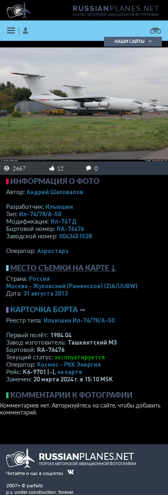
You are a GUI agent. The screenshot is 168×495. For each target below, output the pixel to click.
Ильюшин (59, 206)
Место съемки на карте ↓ (63, 267)
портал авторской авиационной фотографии (116, 15)
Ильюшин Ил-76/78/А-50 (79, 320)
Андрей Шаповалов (55, 191)
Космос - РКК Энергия (69, 364)
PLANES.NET (116, 8)
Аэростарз (53, 250)
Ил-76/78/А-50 (40, 213)
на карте (69, 371)
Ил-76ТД (63, 221)
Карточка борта (44, 309)
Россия (39, 278)
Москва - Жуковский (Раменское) (71, 285)
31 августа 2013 (45, 293)
